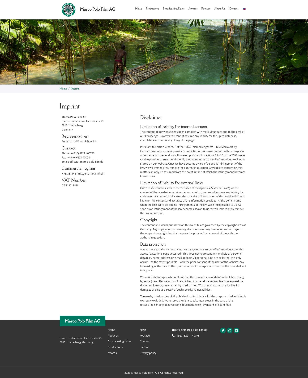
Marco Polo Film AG (82, 321)
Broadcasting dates (173, 8)
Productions (152, 8)
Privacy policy (148, 353)
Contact (233, 8)
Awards (192, 8)
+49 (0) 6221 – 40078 (187, 335)
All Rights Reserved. (172, 372)
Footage (205, 8)
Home (63, 88)
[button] (244, 8)
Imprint (144, 347)
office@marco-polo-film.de (191, 330)
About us (219, 8)
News (138, 8)
